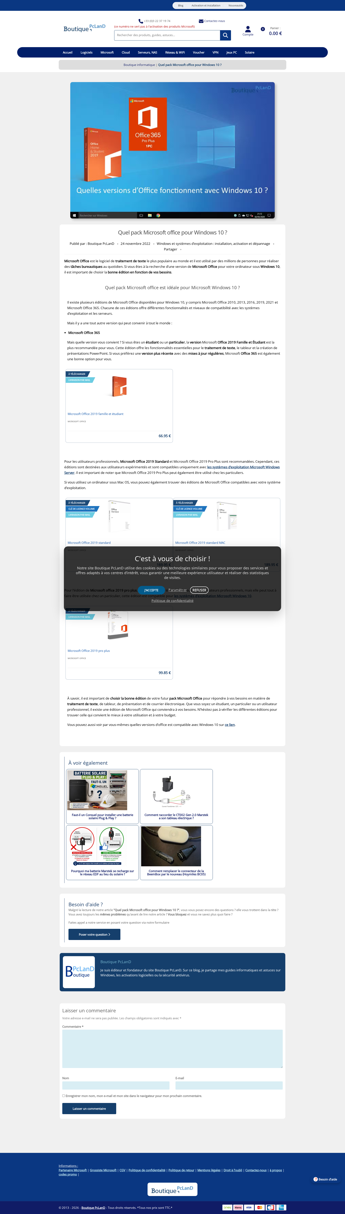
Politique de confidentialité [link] (172, 601)
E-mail (179, 1078)
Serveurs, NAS (147, 52)
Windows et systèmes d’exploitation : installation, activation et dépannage (213, 243)
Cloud (126, 52)
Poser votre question (93, 934)
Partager (170, 249)
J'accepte (152, 590)
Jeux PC (232, 52)
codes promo (68, 1174)
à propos (276, 1170)
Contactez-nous (214, 21)
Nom (65, 1078)
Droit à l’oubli (233, 1170)
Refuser (199, 590)
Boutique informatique (139, 65)
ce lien (230, 724)
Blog (180, 5)
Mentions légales (208, 1170)
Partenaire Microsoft (73, 1170)
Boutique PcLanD (115, 961)
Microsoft (107, 52)
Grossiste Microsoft (103, 1170)
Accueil (67, 52)
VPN (215, 52)
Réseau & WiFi (175, 52)
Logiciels (86, 52)
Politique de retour (181, 1170)
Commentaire (72, 1026)
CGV (122, 1170)
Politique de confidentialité (147, 1170)
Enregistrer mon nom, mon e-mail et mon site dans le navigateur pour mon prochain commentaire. (134, 1096)
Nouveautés (236, 5)
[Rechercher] (225, 35)
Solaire (249, 52)
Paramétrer (178, 590)
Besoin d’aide (328, 1179)
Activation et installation (206, 5)
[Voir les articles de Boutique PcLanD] (79, 972)
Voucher (198, 52)
